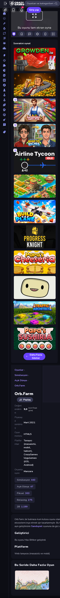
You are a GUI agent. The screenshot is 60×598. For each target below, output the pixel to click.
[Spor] (4, 104)
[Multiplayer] (4, 43)
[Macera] (4, 85)
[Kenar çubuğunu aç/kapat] (5, 3)
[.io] (4, 70)
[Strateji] (4, 109)
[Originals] (4, 38)
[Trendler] (4, 28)
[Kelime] (4, 80)
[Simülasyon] (4, 99)
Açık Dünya (21, 380)
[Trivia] (4, 124)
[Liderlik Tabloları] (4, 48)
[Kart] (4, 75)
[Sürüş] (4, 114)
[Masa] (4, 90)
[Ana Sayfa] (4, 13)
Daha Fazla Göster (36, 356)
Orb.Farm (20, 385)
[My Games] (13, 10)
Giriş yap (34, 9)
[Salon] (4, 95)
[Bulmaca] (4, 65)
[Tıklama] (4, 119)
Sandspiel (37, 526)
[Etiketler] (4, 132)
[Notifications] (21, 10)
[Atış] (4, 60)
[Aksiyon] (4, 55)
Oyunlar (19, 370)
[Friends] (5, 10)
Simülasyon (21, 375)
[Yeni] (4, 23)
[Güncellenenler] (4, 33)
